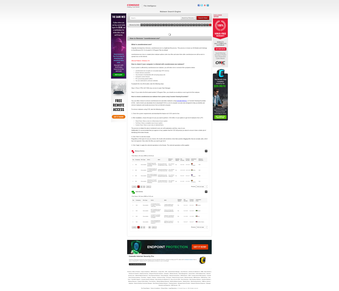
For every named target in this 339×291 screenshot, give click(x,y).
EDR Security (174, 285)
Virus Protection (184, 279)
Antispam (166, 273)
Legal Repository (173, 288)
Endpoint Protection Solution (156, 273)
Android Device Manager (174, 271)
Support (149, 277)
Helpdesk (131, 283)
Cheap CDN (161, 271)
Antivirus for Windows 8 (194, 271)
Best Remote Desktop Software (160, 283)
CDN (166, 271)
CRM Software (183, 275)
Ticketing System (173, 283)
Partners (154, 277)
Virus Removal (184, 271)
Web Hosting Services (196, 281)
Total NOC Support (135, 279)
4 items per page (200, 186)
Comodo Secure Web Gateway (199, 275)
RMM (202, 271)
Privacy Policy (164, 288)
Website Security (174, 273)
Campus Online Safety (143, 281)
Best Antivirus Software (195, 279)
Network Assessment (174, 275)
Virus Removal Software (154, 275)
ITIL (179, 285)
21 (149, 227)
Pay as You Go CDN (175, 279)
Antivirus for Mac (161, 277)
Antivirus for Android (134, 273)
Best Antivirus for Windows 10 (162, 279)
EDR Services (204, 277)
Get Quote (168, 277)
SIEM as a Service (206, 281)
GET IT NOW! (200, 247)
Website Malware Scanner (176, 281)
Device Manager (164, 275)
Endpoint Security (144, 273)
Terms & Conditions (155, 288)
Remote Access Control (177, 277)
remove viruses (189, 259)
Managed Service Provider (184, 283)
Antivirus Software (206, 279)
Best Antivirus (207, 271)
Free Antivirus (152, 281)
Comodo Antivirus (182, 101)
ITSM (189, 275)
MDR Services (154, 271)
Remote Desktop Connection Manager (143, 283)
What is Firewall (136, 271)
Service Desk (192, 273)
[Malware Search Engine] (141, 7)
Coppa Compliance (145, 271)
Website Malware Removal (141, 275)
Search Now (202, 18)
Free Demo (143, 277)
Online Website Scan (200, 273)
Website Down (186, 281)
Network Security (188, 277)
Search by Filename (188, 18)
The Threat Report (145, 288)
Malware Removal (132, 281)
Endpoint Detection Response (198, 283)
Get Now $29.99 (220, 49)
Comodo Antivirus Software (147, 279)
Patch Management (183, 273)
